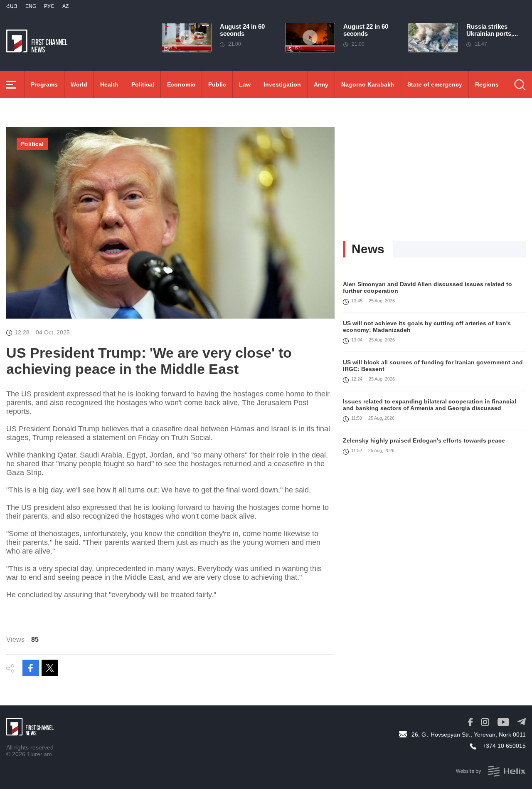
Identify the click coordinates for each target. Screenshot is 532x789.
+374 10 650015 (504, 745)
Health (109, 84)
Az (65, 6)
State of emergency (434, 84)
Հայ (11, 6)
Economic (181, 84)
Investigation (282, 84)
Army (321, 84)
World (79, 84)
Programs (44, 84)
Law (245, 84)
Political (142, 84)
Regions (487, 84)
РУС (49, 6)
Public (217, 84)
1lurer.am (39, 754)
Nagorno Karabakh (367, 84)
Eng (30, 6)
